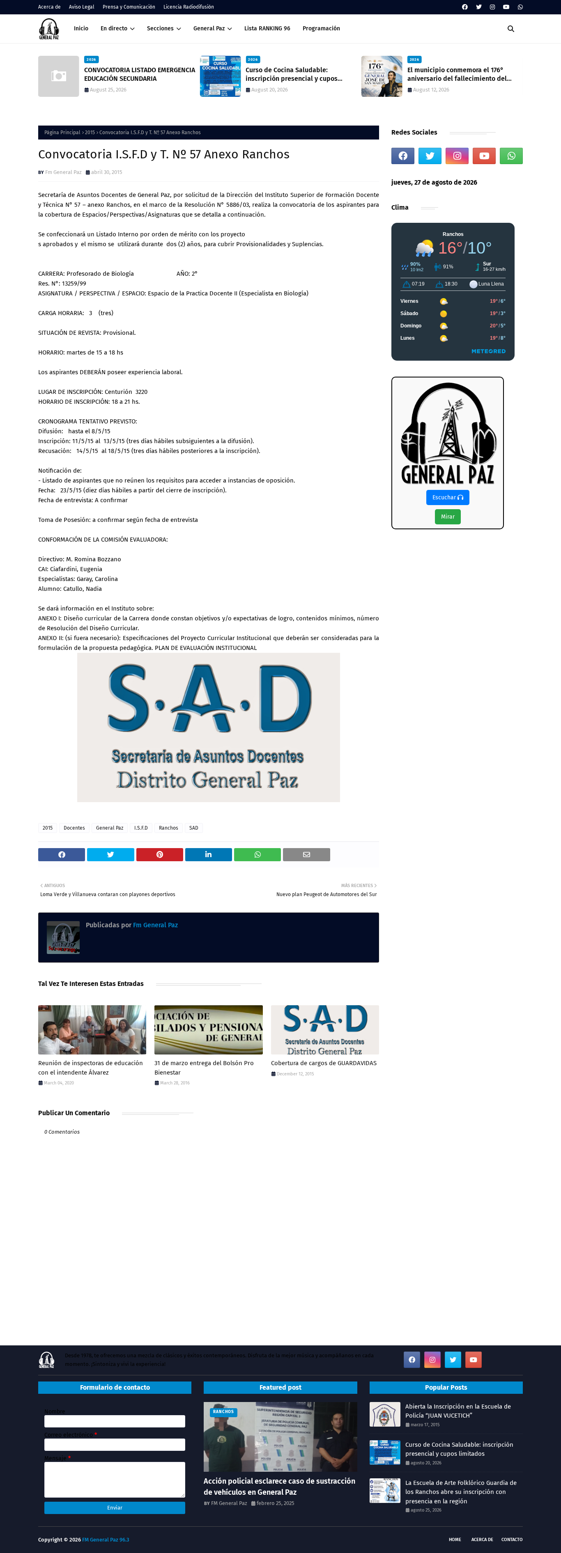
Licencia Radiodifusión (188, 7)
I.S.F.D (141, 828)
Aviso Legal (81, 7)
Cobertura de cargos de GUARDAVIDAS (324, 1063)
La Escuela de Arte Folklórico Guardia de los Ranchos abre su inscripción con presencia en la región (461, 1492)
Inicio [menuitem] (81, 28)
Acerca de (49, 7)
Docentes (74, 828)
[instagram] (492, 7)
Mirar (448, 516)
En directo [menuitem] (114, 28)
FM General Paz (229, 1503)
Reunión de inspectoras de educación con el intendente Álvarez (90, 1067)
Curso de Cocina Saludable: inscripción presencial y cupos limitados (292, 74)
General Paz (109, 828)
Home (455, 1539)
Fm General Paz (63, 172)
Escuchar (445, 497)
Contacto (512, 1539)
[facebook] (465, 7)
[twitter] (479, 7)
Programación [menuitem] (321, 28)
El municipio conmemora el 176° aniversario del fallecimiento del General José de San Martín (457, 74)
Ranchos (168, 828)
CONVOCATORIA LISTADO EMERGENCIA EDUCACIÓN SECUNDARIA (139, 74)
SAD (193, 828)
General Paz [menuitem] (209, 28)
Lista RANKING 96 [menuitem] (267, 28)
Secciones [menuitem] (160, 28)
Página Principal (62, 132)
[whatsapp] (519, 7)
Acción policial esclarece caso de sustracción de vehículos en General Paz (279, 1487)
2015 (90, 132)
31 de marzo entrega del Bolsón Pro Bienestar (204, 1067)
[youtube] (506, 7)
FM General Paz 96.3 (105, 1540)
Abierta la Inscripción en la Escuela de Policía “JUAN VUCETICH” (458, 1411)
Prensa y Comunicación (129, 7)
